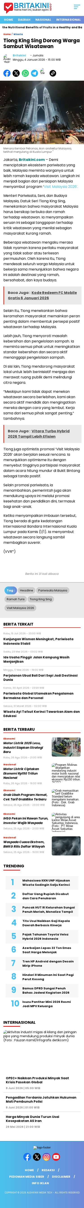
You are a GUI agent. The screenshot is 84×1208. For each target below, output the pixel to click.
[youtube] (56, 1159)
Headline (26, 590)
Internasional (68, 20)
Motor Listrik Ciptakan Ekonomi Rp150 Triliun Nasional (21, 773)
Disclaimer (61, 1177)
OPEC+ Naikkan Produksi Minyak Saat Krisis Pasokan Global (37, 1080)
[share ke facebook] (8, 76)
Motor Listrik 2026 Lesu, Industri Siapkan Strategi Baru (23, 747)
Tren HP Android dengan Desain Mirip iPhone (48, 963)
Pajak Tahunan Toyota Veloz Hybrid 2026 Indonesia (45, 936)
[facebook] (27, 1159)
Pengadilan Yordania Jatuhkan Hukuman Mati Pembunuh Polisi (41, 1099)
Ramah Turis (16, 599)
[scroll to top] (78, 1182)
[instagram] (47, 1159)
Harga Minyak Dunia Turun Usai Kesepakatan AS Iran (32, 1119)
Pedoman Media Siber (26, 1177)
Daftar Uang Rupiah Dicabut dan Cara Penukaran (45, 896)
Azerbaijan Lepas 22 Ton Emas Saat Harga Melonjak (46, 950)
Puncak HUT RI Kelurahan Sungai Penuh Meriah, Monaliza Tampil (48, 909)
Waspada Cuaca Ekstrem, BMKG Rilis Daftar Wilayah (24, 844)
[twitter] (37, 1159)
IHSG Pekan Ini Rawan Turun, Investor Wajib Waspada (25, 820)
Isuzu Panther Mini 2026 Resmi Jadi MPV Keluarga (46, 1004)
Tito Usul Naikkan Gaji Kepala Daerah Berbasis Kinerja (46, 923)
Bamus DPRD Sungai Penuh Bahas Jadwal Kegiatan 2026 (45, 990)
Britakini (19, 55)
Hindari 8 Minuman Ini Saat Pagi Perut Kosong (48, 977)
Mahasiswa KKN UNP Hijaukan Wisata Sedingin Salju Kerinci (46, 882)
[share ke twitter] (17, 76)
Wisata (18, 34)
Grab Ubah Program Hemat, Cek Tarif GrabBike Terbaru (25, 797)
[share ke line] (44, 76)
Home (8, 20)
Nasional (43, 20)
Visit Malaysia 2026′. (61, 186)
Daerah (24, 20)
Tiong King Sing (41, 599)
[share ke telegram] (35, 76)
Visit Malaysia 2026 (20, 608)
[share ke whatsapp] (26, 76)
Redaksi (48, 1170)
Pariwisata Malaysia (52, 590)
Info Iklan (40, 1183)
